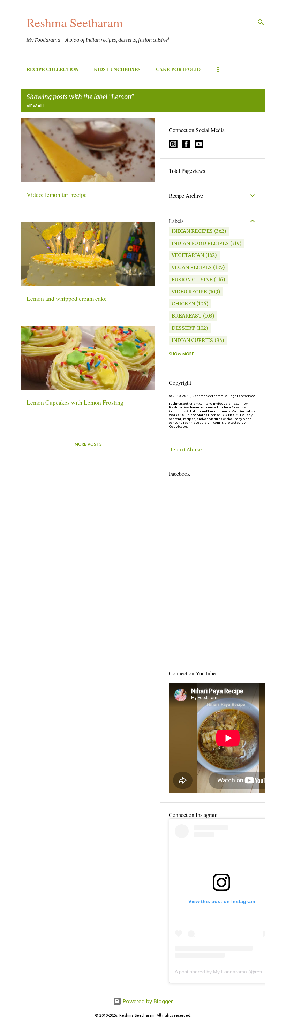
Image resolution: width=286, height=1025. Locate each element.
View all (36, 106)
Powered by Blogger (147, 1001)
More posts (88, 444)
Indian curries (192, 340)
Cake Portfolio (178, 69)
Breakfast (187, 316)
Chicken (183, 303)
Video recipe (189, 292)
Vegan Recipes (192, 267)
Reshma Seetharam (75, 22)
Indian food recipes (200, 243)
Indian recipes (192, 231)
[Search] (261, 22)
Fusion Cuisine (192, 279)
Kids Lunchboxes (117, 69)
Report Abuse (185, 449)
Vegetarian (188, 255)
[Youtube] (199, 147)
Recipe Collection (52, 69)
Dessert (183, 328)
